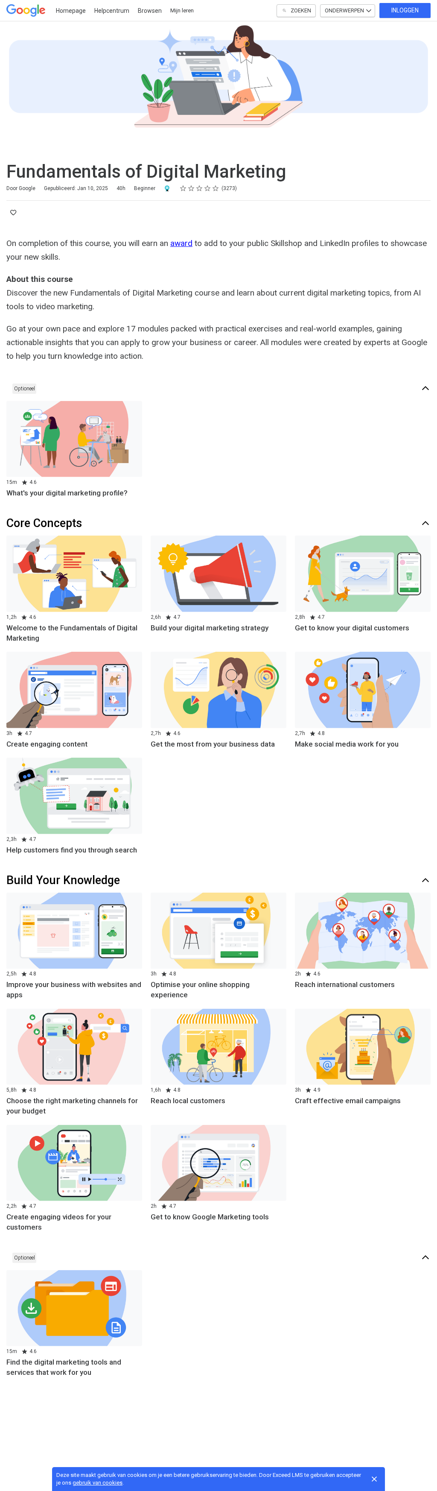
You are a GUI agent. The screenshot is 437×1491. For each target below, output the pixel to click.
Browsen (150, 10)
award (181, 243)
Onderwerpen (344, 10)
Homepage (71, 10)
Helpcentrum (111, 10)
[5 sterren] (216, 188)
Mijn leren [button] (182, 10)
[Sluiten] (374, 1479)
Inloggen (405, 10)
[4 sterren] (208, 188)
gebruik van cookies (97, 1482)
